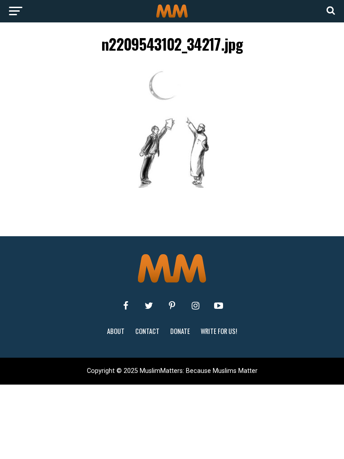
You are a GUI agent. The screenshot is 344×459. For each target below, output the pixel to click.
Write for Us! (219, 331)
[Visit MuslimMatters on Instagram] (195, 306)
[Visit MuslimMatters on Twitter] (149, 306)
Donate (180, 331)
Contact (147, 331)
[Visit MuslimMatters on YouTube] (219, 306)
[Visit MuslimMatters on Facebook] (125, 306)
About (116, 331)
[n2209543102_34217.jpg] (172, 185)
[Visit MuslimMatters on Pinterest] (172, 306)
